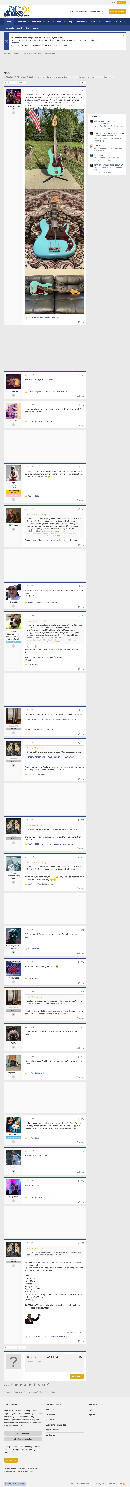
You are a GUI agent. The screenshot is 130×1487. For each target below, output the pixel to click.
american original (44, 77)
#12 (82, 930)
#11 (82, 857)
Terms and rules (86, 1484)
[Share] (79, 90)
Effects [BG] (99, 141)
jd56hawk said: (33, 825)
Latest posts (95, 116)
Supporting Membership (56, 1425)
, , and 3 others (49, 392)
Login (90, 1409)
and (40, 421)
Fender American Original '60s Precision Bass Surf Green (50, 719)
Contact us (50, 1435)
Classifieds (50, 1420)
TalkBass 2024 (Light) (15, 1484)
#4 (83, 467)
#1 (83, 90)
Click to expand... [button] (54, 535)
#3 (83, 405)
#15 (82, 1027)
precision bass (93, 77)
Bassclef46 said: (34, 748)
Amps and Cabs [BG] (102, 128)
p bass (83, 77)
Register (91, 1415)
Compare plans (62, 45)
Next (21, 82)
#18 (82, 1151)
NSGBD (28, 660)
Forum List (50, 1409)
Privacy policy (101, 1484)
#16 (82, 1057)
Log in (23, 43)
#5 (83, 509)
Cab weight (98, 155)
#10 (82, 820)
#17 (82, 1119)
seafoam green (107, 77)
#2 (83, 375)
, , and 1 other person (50, 844)
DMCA (116, 1484)
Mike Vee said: (33, 997)
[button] (28, 22)
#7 (83, 616)
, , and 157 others (45, 317)
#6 (83, 586)
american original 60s (62, 77)
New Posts (50, 1415)
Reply (81, 322)
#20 (82, 1243)
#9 (83, 742)
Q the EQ (97, 145)
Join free (15, 43)
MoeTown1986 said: (35, 515)
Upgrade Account (117, 11)
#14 (82, 991)
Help (110, 1484)
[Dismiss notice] (123, 36)
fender (75, 77)
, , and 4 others (48, 1336)
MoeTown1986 (12, 77)
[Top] (121, 1484)
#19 (82, 1181)
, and (42, 602)
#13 (82, 962)
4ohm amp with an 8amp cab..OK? (108, 165)
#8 (83, 710)
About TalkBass (52, 1430)
